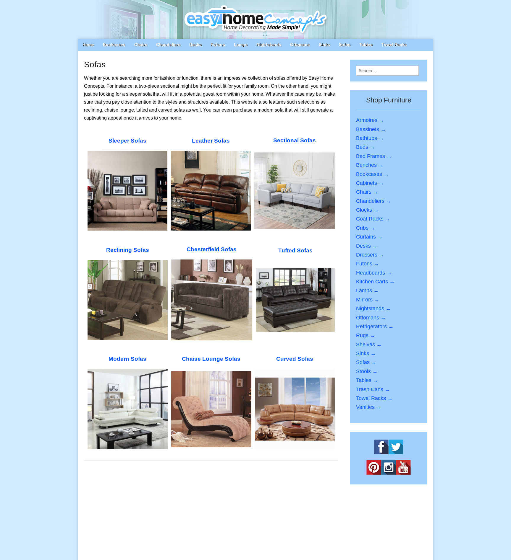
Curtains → (369, 237)
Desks (195, 44)
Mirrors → (367, 300)
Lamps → (367, 290)
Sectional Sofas (294, 140)
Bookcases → (372, 174)
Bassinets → (371, 129)
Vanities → (368, 407)
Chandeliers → (373, 201)
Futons (218, 44)
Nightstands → (373, 308)
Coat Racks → (373, 219)
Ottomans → (371, 318)
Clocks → (367, 210)
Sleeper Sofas (127, 141)
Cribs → (365, 228)
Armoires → (370, 120)
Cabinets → (370, 183)
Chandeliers (168, 44)
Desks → (367, 246)
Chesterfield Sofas (212, 249)
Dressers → (370, 255)
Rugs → (365, 335)
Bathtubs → (370, 138)
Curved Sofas (294, 359)
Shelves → (369, 344)
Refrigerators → (375, 326)
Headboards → (374, 273)
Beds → (365, 147)
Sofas (344, 44)
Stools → (367, 371)
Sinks (324, 44)
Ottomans (300, 44)
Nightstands (268, 44)
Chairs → (367, 192)
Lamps (241, 44)
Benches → (370, 165)
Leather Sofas (211, 141)
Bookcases (114, 44)
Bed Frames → (374, 156)
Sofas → (366, 362)
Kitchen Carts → (375, 282)
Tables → (367, 380)
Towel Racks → (374, 398)
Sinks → (366, 353)
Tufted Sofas (295, 250)
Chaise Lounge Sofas (211, 359)
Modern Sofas (127, 359)
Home (88, 44)
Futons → (367, 264)
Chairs (140, 44)
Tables (366, 44)
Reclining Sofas (127, 250)
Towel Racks (394, 44)
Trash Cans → (373, 389)
